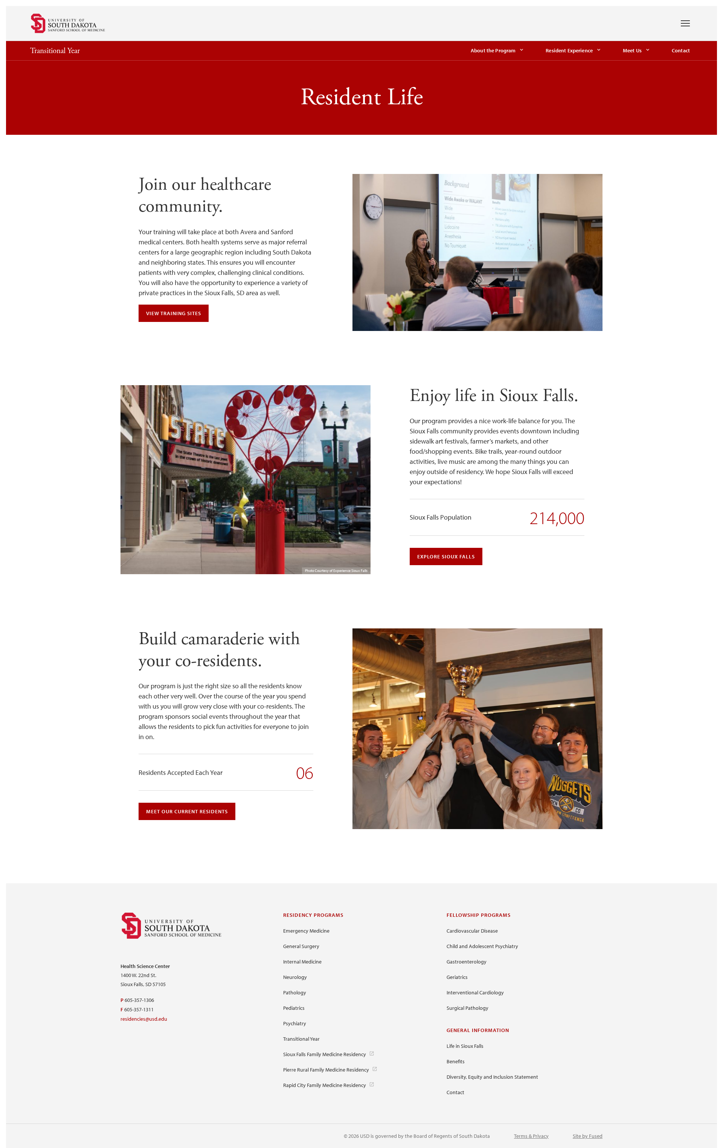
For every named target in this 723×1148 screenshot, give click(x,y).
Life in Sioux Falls (465, 1046)
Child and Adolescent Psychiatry (482, 946)
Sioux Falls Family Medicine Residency (324, 1054)
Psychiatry (294, 1023)
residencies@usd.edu (143, 1018)
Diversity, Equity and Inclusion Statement (492, 1076)
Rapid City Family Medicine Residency (324, 1085)
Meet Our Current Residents (187, 811)
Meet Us (632, 50)
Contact (681, 50)
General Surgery (301, 946)
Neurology (295, 977)
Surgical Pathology (467, 1008)
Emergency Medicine (306, 930)
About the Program (493, 50)
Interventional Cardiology (475, 992)
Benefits (456, 1061)
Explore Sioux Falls (446, 556)
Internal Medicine (302, 961)
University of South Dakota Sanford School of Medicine (68, 23)
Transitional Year (55, 51)
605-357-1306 (139, 1000)
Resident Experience (569, 50)
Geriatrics (457, 977)
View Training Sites (173, 313)
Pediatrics (294, 1008)
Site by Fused (587, 1136)
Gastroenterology (467, 961)
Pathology (294, 992)
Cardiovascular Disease (472, 930)
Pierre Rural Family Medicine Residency (326, 1069)
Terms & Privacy (531, 1136)
